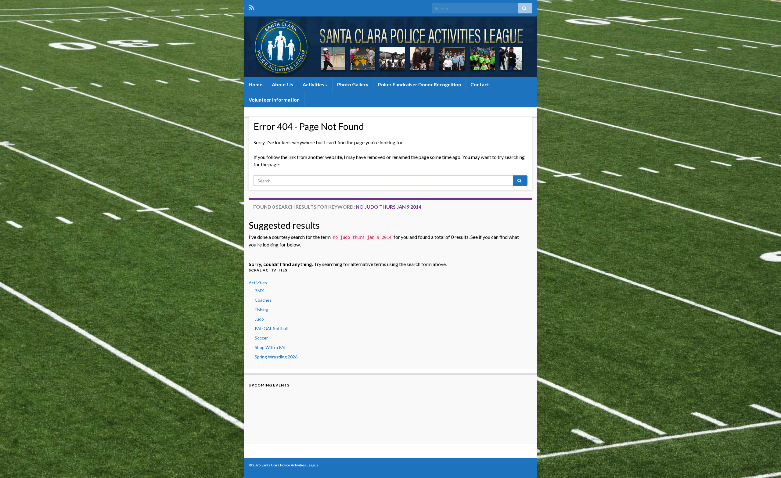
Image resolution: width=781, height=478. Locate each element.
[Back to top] (767, 464)
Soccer (261, 337)
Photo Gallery (353, 84)
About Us (282, 84)
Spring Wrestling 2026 (276, 356)
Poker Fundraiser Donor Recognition (419, 84)
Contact (479, 84)
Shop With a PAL (270, 347)
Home (255, 84)
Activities (314, 84)
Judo (259, 319)
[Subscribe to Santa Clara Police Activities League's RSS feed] (251, 6)
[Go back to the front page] (390, 46)
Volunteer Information (274, 99)
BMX (259, 290)
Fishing (261, 309)
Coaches (263, 300)
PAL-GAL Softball (271, 328)
